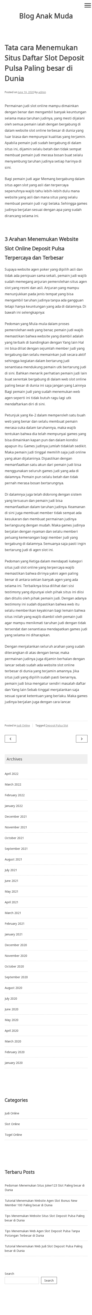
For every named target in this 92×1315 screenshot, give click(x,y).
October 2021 (14, 838)
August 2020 (13, 988)
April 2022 (11, 774)
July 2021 (11, 870)
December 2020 (16, 945)
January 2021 (14, 934)
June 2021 (11, 881)
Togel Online (13, 1135)
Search (9, 1274)
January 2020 (14, 1063)
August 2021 (13, 859)
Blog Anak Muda (46, 15)
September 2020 (16, 977)
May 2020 (11, 1020)
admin (42, 92)
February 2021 (15, 923)
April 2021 (11, 902)
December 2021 (16, 816)
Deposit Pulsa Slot (57, 725)
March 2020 (13, 1041)
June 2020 (11, 1009)
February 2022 (15, 795)
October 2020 (14, 966)
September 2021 (16, 849)
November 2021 (16, 827)
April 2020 (11, 1031)
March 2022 (13, 784)
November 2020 (16, 956)
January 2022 (14, 806)
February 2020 (15, 1052)
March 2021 (13, 913)
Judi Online (23, 725)
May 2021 (11, 891)
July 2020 (11, 998)
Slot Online (12, 1124)
